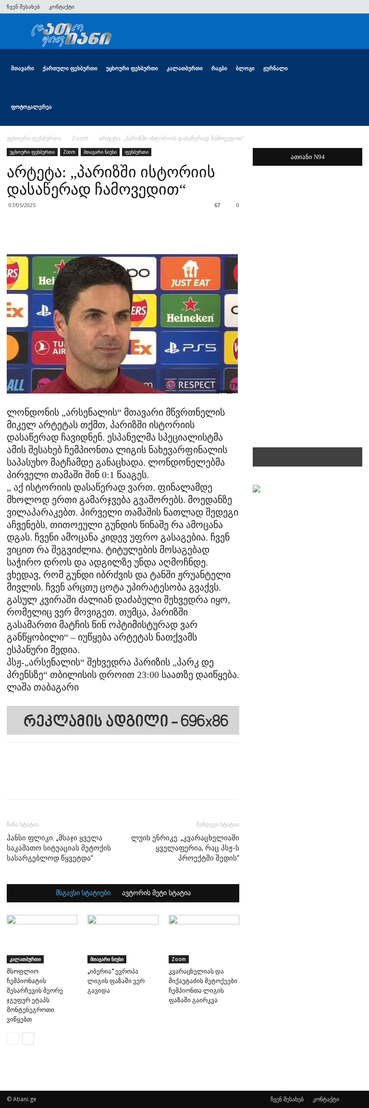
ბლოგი (245, 68)
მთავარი (22, 68)
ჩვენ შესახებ (23, 6)
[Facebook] (291, 6)
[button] (350, 68)
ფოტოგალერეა (31, 106)
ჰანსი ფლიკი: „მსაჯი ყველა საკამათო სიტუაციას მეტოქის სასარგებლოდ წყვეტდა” (59, 848)
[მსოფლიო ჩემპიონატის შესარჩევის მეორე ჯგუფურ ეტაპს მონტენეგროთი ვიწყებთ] (42, 939)
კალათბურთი (185, 68)
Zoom (80, 138)
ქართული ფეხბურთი (70, 68)
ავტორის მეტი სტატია (156, 893)
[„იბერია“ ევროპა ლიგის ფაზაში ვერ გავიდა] (122, 939)
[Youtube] (355, 6)
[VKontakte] (339, 6)
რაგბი (219, 68)
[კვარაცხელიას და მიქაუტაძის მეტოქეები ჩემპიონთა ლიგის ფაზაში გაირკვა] (204, 939)
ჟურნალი (275, 68)
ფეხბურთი (136, 151)
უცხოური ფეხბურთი (132, 68)
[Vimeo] (323, 6)
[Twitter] (307, 6)
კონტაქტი (61, 6)
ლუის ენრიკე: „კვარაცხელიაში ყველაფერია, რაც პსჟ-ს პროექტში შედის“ (185, 848)
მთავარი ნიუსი (100, 151)
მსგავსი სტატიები (83, 893)
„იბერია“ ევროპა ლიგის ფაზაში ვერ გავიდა (116, 981)
